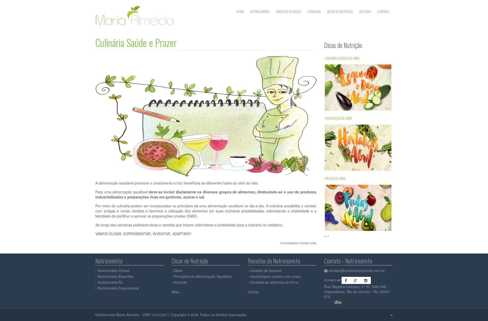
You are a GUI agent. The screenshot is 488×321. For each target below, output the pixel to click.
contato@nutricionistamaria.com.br (357, 270)
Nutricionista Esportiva (115, 276)
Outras (253, 291)
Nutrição (180, 282)
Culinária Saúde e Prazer (136, 42)
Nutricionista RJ (110, 282)
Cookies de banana (265, 270)
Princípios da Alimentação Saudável (203, 276)
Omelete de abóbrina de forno (274, 282)
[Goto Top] (392, 314)
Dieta (178, 270)
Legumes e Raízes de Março (344, 175)
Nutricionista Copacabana (118, 288)
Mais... (177, 291)
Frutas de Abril (335, 115)
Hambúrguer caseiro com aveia (275, 276)
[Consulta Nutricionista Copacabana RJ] (326, 270)
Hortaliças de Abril (339, 55)
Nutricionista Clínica (113, 270)
